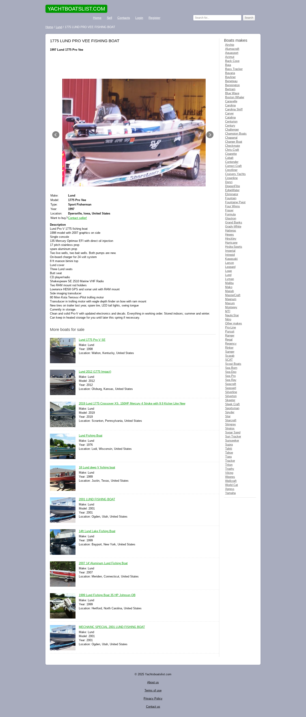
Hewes (229, 234)
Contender (231, 162)
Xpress (229, 489)
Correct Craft (233, 166)
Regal (229, 339)
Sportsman (232, 408)
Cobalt (229, 158)
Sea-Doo (230, 372)
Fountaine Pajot (235, 202)
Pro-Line (230, 327)
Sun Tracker (233, 436)
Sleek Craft (232, 404)
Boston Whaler (234, 97)
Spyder (229, 412)
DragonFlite (232, 186)
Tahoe (229, 452)
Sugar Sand (232, 432)
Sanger (229, 351)
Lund (228, 275)
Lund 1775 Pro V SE (92, 339)
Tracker (230, 460)
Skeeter (230, 400)
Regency (231, 343)
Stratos (230, 428)
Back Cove (232, 61)
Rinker (229, 347)
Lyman (229, 279)
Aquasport (231, 53)
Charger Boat (233, 141)
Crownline (231, 178)
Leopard (230, 267)
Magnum (230, 299)
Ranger (229, 335)
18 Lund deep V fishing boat (97, 467)
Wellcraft (231, 481)
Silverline (231, 392)
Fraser (229, 210)
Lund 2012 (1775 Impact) (95, 371)
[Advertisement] (133, 65)
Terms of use (153, 690)
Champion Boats (236, 133)
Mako (228, 287)
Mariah (229, 291)
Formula (230, 214)
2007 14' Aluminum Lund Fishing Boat (103, 563)
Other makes (233, 323)
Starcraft (230, 420)
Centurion (231, 121)
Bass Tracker (234, 69)
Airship (229, 44)
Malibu (229, 283)
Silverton (231, 396)
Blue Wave (232, 93)
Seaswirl (230, 388)
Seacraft (230, 384)
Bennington (232, 85)
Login (139, 18)
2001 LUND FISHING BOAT (97, 499)
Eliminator (231, 194)
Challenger (232, 129)
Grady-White (233, 226)
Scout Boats (233, 363)
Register (154, 18)
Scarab (229, 355)
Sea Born (231, 367)
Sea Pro (230, 376)
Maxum (230, 303)
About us (153, 682)
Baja (228, 65)
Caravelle (231, 101)
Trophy (229, 468)
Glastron (230, 218)
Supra (229, 444)
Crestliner (231, 170)
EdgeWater (232, 190)
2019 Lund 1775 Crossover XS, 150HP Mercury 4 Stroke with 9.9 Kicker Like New (132, 403)
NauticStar (232, 315)
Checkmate (232, 145)
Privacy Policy (153, 698)
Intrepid (230, 254)
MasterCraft (232, 295)
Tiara (228, 456)
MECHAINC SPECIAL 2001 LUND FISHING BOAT (112, 627)
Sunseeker (232, 440)
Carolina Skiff (234, 109)
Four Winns (232, 206)
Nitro (228, 319)
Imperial (230, 250)
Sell (109, 18)
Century (230, 125)
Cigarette (231, 153)
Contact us (153, 706)
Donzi (229, 182)
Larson (229, 263)
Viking (229, 472)
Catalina (230, 117)
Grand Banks (233, 222)
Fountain (230, 198)
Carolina (230, 105)
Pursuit (229, 331)
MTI (227, 311)
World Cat (231, 485)
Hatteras (230, 230)
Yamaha (230, 493)
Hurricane (231, 242)
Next (209, 134)
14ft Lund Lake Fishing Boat (97, 531)
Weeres (230, 477)
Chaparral (231, 137)
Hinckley (230, 238)
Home (97, 18)
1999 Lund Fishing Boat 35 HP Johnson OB (107, 595)
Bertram (230, 89)
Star (228, 416)
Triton (229, 464)
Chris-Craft (232, 149)
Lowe (228, 271)
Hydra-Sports (233, 246)
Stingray (230, 424)
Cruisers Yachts (235, 174)
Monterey (231, 307)
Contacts (123, 18)
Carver (229, 113)
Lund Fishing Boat (90, 435)
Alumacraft (232, 48)
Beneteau (231, 81)
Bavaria (230, 73)
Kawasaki (231, 258)
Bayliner (230, 77)
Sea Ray (230, 380)
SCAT (229, 359)
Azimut (229, 57)
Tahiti (228, 448)
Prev (55, 134)
